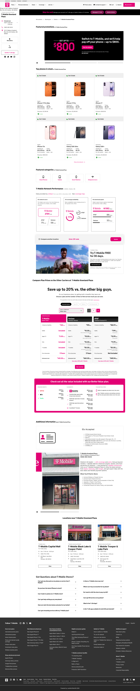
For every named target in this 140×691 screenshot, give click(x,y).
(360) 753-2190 (45, 554)
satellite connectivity (115, 465)
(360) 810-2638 (104, 556)
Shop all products (80, 162)
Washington (48, 19)
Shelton (56, 19)
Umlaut (50, 194)
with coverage (100, 462)
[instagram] (14, 57)
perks (110, 462)
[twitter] (8, 57)
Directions (10, 39)
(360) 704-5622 (74, 556)
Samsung (91, 469)
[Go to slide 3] (98, 63)
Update (116, 239)
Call (10, 46)
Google (100, 469)
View (50, 566)
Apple (86, 469)
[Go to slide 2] (72, 63)
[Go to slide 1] (45, 63)
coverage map (80, 194)
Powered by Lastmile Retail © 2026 (70, 688)
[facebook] (5, 57)
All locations (39, 19)
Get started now (95, 264)
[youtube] (11, 57)
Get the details (79, 47)
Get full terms (77, 53)
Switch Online (111, 12)
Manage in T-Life (97, 12)
